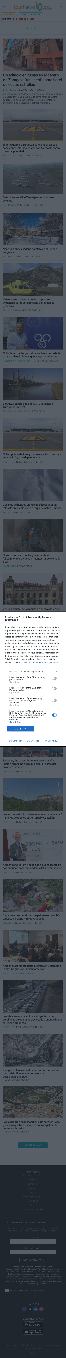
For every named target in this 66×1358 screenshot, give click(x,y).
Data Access (33, 741)
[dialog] (33, 679)
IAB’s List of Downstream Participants (37, 662)
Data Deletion (15, 741)
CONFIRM (20, 729)
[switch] (54, 678)
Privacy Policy (50, 741)
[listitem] (33, 671)
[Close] (60, 617)
